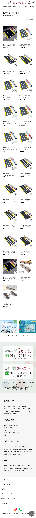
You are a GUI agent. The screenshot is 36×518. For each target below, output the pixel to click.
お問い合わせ (5, 489)
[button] (3, 326)
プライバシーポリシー (8, 494)
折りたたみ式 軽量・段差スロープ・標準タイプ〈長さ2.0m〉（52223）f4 (9, 227)
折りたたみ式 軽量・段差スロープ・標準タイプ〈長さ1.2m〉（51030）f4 (9, 71)
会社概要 (4, 503)
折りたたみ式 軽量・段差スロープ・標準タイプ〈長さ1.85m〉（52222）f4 (25, 201)
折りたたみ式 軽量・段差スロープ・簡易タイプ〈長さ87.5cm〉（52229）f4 (9, 279)
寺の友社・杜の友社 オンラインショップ (11, 6)
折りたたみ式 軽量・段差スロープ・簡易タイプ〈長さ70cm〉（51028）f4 (9, 46)
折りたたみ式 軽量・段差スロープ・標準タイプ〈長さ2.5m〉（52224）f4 (25, 227)
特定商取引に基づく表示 (9, 498)
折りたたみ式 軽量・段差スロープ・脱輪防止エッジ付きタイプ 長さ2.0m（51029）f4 (26, 46)
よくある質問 (5, 484)
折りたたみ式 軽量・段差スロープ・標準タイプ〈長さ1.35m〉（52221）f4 (9, 201)
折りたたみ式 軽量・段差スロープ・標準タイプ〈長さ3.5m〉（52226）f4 (25, 253)
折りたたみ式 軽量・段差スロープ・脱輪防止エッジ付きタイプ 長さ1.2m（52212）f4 (10, 97)
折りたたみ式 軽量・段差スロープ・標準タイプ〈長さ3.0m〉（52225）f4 (9, 253)
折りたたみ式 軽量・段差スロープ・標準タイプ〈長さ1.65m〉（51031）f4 (25, 71)
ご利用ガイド (5, 479)
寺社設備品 (26, 6)
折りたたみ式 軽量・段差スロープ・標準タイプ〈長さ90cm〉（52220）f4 (25, 175)
